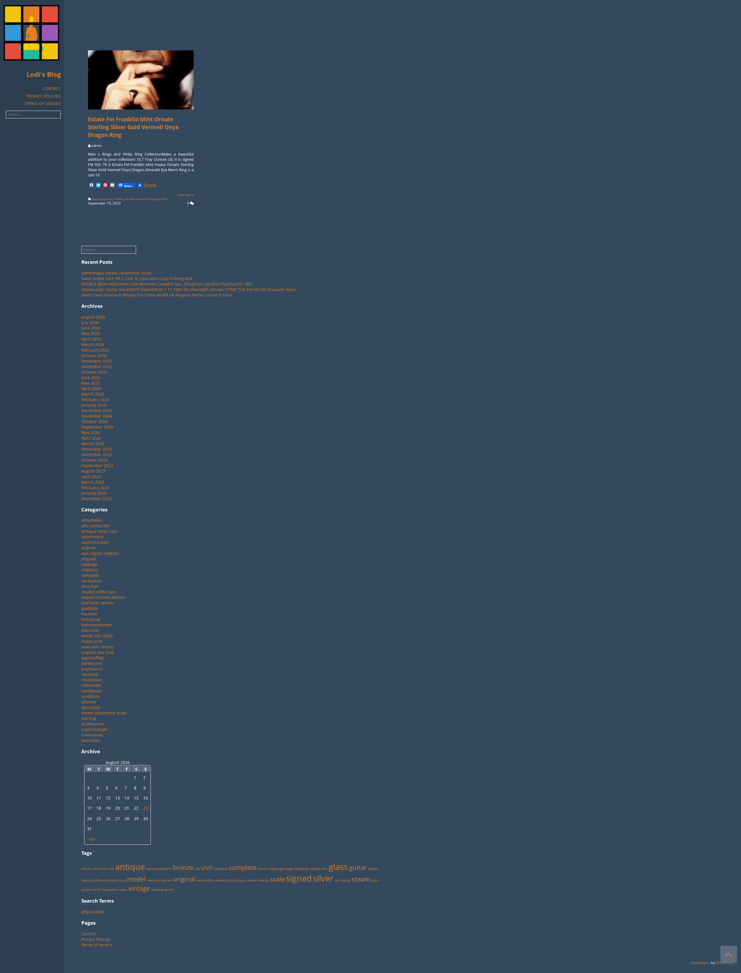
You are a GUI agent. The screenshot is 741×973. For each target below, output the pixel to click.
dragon (97, 199)
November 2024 (96, 416)
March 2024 (92, 443)
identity (87, 880)
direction (90, 586)
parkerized (91, 663)
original (184, 879)
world (168, 890)
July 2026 (90, 322)
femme (315, 869)
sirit (337, 880)
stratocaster (92, 724)
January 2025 (94, 405)
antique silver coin (99, 531)
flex (324, 869)
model (136, 879)
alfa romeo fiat (95, 525)
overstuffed (92, 658)
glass (338, 867)
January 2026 (94, 355)
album (86, 869)
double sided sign (98, 592)
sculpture (90, 696)
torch (97, 890)
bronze (183, 867)
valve (123, 890)
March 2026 (92, 344)
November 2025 (96, 366)
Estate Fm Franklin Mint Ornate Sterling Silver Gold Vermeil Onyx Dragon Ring (133, 127)
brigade (88, 559)
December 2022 (96, 498)
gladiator (90, 608)
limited (112, 880)
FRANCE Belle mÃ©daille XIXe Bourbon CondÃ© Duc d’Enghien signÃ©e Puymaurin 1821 (167, 284)
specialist (90, 707)
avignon (89, 547)
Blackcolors (700, 963)
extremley (301, 869)
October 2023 (94, 460)
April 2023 (91, 476)
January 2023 (94, 493)
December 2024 (96, 410)
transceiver (92, 735)
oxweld (220, 880)
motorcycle (91, 641)
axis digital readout (100, 553)
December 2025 (96, 361)
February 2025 (95, 399)
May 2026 (90, 333)
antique (130, 867)
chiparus (89, 570)
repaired (89, 674)
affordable (91, 520)
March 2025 (92, 394)
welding (157, 890)
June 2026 (90, 328)
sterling (150, 199)
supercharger (94, 729)
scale (277, 879)
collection (221, 869)
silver (140, 199)
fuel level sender (97, 603)
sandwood (91, 691)
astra (149, 869)
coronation (91, 581)
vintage (139, 888)
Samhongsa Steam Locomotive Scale (116, 273)
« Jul (91, 839)
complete (90, 575)
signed (299, 878)
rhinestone (91, 680)
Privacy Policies (44, 96)
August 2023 (93, 471)
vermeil (162, 199)
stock (375, 880)
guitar (358, 867)
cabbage (89, 564)
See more (186, 195)
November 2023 (96, 454)
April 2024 (91, 438)
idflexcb (100, 880)
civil (206, 867)
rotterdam (91, 685)
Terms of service (42, 103)
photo (231, 880)
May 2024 (90, 432)
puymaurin (92, 669)
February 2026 (95, 350)
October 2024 (94, 421)
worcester (90, 740)
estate (107, 199)
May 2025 (90, 383)
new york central (97, 647)
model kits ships (97, 636)
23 (145, 808)
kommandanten (96, 625)
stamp (346, 880)
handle (373, 869)
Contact (52, 88)
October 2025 (94, 372)
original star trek (97, 652)
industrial (90, 619)
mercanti (90, 630)
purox (241, 880)
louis (122, 880)
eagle (289, 869)
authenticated (95, 542)
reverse (263, 880)
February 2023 (95, 487)
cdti (197, 869)
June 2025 (90, 377)
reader (252, 880)
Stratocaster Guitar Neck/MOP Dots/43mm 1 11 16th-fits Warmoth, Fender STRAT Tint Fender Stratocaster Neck (188, 289)
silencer (89, 702)
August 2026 (93, 317)
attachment (92, 536)
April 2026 (91, 339)
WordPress (725, 963)
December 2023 (96, 449)
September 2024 (97, 427)
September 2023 (97, 465)
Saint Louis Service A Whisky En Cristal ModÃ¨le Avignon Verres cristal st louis (156, 295)
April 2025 (91, 388)
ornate (130, 199)
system (86, 890)
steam (361, 879)
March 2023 (92, 482)
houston (89, 614)
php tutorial (92, 912)
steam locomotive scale (103, 713)
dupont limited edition (103, 597)
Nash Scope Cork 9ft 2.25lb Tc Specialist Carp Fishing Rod (136, 278)
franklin (118, 199)
